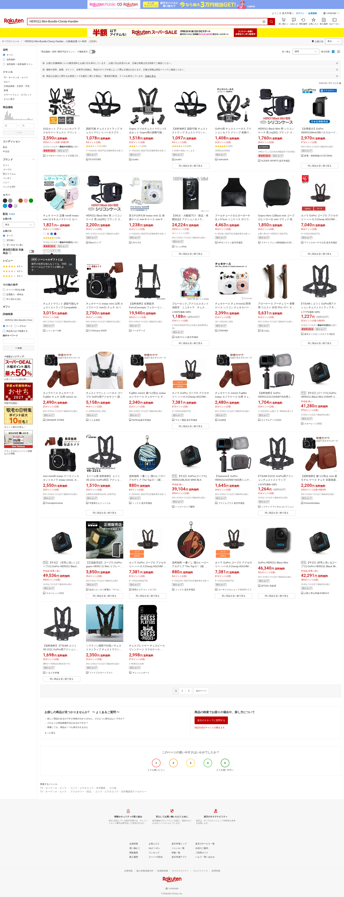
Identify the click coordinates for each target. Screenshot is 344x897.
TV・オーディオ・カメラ (53, 788)
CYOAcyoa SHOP (98, 331)
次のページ (201, 691)
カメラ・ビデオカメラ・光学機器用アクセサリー (121, 791)
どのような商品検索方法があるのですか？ (67, 723)
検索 (20, 132)
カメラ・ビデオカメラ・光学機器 (87, 788)
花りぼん (265, 331)
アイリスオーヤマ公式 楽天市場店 (320, 243)
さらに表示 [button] (9, 99)
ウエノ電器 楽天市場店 (186, 420)
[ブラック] (5, 200)
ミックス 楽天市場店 (142, 503)
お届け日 (7, 231)
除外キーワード (10, 335)
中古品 (6, 151)
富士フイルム (9, 174)
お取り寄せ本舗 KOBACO (316, 593)
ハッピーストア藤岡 (185, 507)
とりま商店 (94, 420)
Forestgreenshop (54, 503)
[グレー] (10, 200)
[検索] (271, 21)
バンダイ (7, 178)
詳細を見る (150, 76)
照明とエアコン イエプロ (144, 590)
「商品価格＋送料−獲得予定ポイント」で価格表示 (63, 51)
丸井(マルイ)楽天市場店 (186, 337)
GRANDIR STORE (55, 420)
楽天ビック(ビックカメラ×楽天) (319, 334)
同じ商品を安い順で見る (190, 166)
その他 (112, 788)
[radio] (4, 55)
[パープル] (10, 206)
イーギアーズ (138, 331)
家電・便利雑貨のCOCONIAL (318, 156)
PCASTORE (95, 159)
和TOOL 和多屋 (268, 586)
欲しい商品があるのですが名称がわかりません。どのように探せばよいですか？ (86, 718)
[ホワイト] (15, 200)
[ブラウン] (20, 200)
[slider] (3, 119)
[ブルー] (5, 206)
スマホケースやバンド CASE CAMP (63, 156)
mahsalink (223, 159)
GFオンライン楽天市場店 (230, 243)
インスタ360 (9, 187)
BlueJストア (95, 243)
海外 (13, 214)
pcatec (135, 159)
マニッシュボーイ (140, 673)
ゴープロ (7, 169)
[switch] (31, 251)
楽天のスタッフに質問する (211, 720)
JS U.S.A (136, 243)
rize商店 (222, 420)
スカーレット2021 (313, 424)
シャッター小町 (53, 331)
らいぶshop (181, 246)
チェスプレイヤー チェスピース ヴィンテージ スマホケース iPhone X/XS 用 (147, 649)
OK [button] (70, 264)
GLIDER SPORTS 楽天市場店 (275, 161)
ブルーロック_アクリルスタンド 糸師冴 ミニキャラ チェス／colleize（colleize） (191, 307)
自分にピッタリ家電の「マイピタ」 (106, 590)
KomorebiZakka (312, 503)
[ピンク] (26, 200)
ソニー (6, 182)
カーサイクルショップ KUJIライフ (234, 590)
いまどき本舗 (52, 673)
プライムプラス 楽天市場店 (231, 503)
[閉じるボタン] (337, 63)
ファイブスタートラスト (101, 673)
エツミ (6, 165)
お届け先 (7, 219)
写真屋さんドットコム (100, 503)
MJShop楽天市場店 (141, 420)
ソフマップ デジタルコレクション (277, 507)
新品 (5, 147)
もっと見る (50, 733)
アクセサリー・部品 (80, 791)
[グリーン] (31, 200)
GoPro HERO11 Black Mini (273, 562)
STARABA (223, 331)
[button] (331, 13)
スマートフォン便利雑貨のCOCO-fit (278, 243)
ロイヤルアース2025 (271, 420)
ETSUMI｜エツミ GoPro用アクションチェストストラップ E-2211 (318, 307)
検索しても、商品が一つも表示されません (67, 727)
